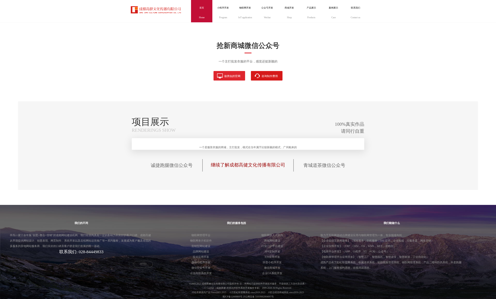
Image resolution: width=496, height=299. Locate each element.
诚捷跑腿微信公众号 (172, 165)
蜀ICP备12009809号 (232, 296)
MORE (143, 264)
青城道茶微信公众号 (324, 165)
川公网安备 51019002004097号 (258, 296)
